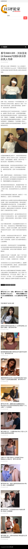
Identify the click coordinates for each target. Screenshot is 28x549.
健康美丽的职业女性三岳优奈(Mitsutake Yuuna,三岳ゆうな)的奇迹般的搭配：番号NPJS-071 (14, 378)
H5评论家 (11, 547)
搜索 (8, 15)
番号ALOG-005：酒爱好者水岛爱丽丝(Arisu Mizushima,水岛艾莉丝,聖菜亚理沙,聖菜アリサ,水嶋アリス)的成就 (14, 405)
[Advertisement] (14, 33)
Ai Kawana (8, 284)
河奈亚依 (13, 284)
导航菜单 (5, 47)
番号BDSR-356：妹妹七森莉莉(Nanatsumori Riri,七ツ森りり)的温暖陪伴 (14, 484)
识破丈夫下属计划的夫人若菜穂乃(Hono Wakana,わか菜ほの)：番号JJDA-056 (12, 458)
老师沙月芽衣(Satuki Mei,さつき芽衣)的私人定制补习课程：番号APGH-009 (14, 326)
